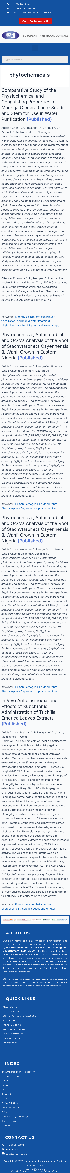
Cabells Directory (10, 1076)
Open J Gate (8, 1085)
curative (46, 904)
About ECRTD (10, 1007)
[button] (35, 48)
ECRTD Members (12, 1011)
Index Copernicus (10, 1107)
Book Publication (12, 1038)
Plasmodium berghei (27, 904)
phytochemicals (11, 325)
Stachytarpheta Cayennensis (19, 508)
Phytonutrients (48, 504)
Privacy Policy (10, 1042)
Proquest (6, 1094)
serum (26, 908)
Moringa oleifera (25, 316)
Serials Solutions (10, 1103)
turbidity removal (32, 325)
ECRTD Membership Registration (20, 1015)
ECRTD (6, 1089)
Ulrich (5, 1080)
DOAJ (5, 1098)
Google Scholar (9, 1121)
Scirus (5, 1112)
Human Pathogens (26, 504)
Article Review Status (14, 1029)
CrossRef (6, 1125)
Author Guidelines (12, 1024)
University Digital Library (15, 1116)
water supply (52, 325)
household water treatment (33, 321)
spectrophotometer (43, 908)
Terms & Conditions (35, 1168)
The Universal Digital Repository (18, 1071)
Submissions (9, 1020)
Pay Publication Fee (13, 1033)
